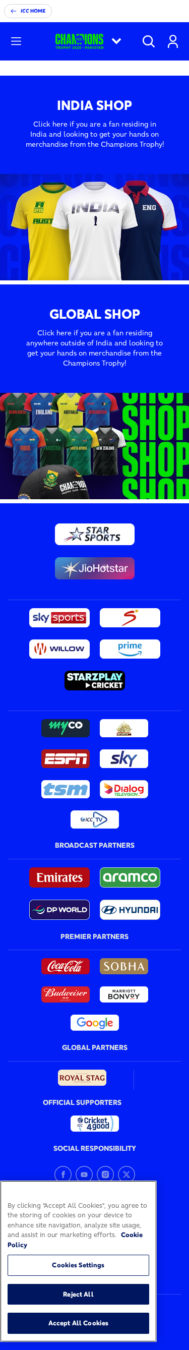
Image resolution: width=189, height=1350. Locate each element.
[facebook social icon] (63, 1174)
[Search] (149, 41)
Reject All (78, 1294)
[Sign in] (173, 41)
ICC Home (33, 11)
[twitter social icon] (126, 1174)
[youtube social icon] (84, 1174)
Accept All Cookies (78, 1323)
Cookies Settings (78, 1265)
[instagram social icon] (105, 1174)
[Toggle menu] (16, 41)
